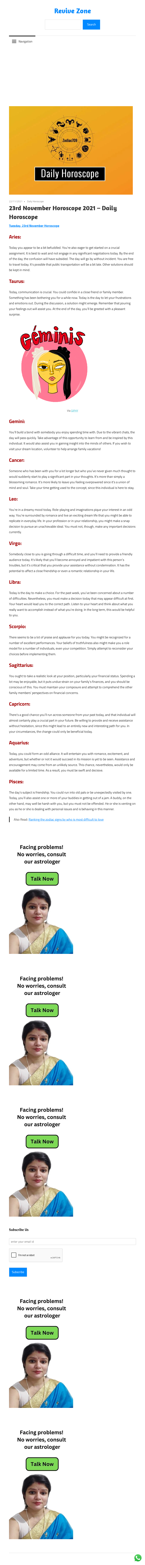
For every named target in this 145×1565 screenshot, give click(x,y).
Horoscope (51, 225)
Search (91, 24)
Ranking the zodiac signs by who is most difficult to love (66, 819)
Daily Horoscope (35, 201)
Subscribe (18, 1272)
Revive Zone (72, 10)
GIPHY (74, 411)
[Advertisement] (72, 73)
